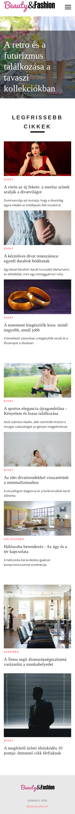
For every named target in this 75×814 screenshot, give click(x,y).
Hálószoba (14, 539)
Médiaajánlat (37, 806)
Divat (9, 37)
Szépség (11, 651)
